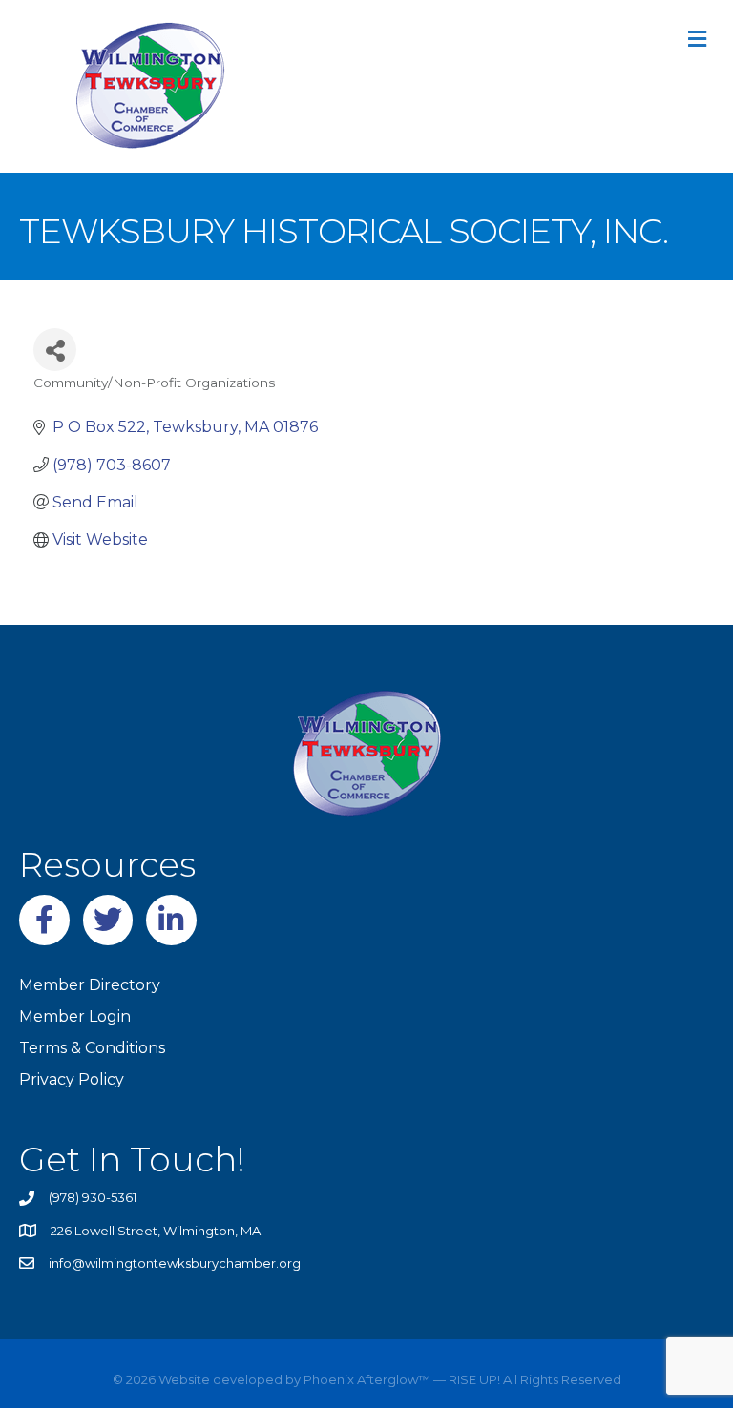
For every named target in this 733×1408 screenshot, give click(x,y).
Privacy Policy (71, 1079)
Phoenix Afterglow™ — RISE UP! (400, 1379)
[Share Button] (54, 349)
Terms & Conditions (92, 1048)
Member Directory (89, 985)
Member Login (75, 1016)
